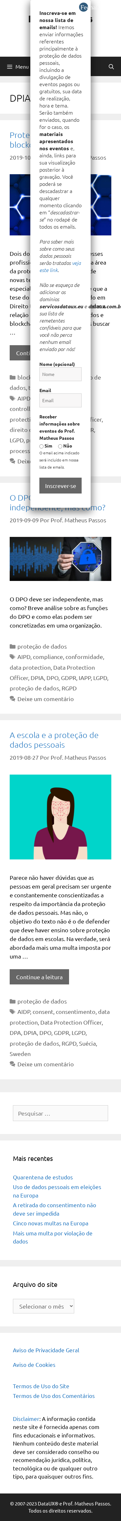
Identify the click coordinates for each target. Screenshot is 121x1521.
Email (45, 390)
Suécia (87, 1043)
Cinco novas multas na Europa (50, 1223)
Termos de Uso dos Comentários (54, 1395)
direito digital (28, 429)
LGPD (17, 440)
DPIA (37, 677)
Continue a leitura (39, 976)
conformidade (84, 656)
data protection (30, 667)
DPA (15, 1032)
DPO (52, 677)
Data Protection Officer (71, 1022)
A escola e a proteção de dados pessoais (54, 739)
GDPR (68, 677)
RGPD (69, 688)
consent (43, 1011)
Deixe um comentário (45, 698)
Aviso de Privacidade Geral (46, 1349)
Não (67, 445)
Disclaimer (26, 1418)
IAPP (85, 677)
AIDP (23, 1011)
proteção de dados (42, 646)
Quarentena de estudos (43, 1177)
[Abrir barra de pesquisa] (111, 66)
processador (26, 450)
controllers (24, 408)
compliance (48, 656)
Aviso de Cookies (34, 1364)
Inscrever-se (60, 485)
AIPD (23, 398)
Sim (48, 445)
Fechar (84, 7)
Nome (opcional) (57, 364)
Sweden (20, 1053)
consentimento (76, 1011)
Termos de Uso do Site (41, 1385)
